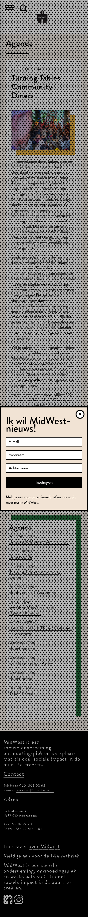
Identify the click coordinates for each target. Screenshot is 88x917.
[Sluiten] (80, 414)
